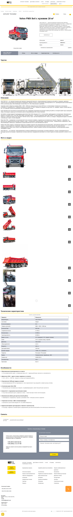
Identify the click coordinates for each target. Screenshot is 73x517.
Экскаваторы (41, 483)
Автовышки (24, 477)
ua (59, 3)
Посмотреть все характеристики (47, 47)
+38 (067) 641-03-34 (6, 488)
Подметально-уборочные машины (45, 473)
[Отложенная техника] (59, 14)
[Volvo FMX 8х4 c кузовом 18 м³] (36, 155)
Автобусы (56, 479)
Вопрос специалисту (11, 472)
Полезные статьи (61, 1)
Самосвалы (15, 11)
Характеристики (45, 53)
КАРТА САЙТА (4, 511)
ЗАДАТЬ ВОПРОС (53, 3)
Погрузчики (40, 481)
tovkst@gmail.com (6, 500)
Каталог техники (24, 1)
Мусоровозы (56, 471)
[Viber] (5, 494)
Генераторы (56, 483)
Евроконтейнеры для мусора (60, 473)
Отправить (54, 454)
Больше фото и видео (18, 48)
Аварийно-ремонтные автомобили (45, 467)
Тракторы (24, 481)
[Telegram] (8, 494)
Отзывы (47, 1)
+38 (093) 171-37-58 (14, 443)
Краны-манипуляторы (42, 475)
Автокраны (40, 477)
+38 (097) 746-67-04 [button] (45, 3)
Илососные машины (26, 471)
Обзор (23, 53)
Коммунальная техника (27, 479)
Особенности (56, 53)
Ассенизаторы (41, 471)
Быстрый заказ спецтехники (11, 468)
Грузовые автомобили (42, 479)
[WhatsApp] (2, 494)
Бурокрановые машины (27, 467)
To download (5, 419)
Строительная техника (58, 481)
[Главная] (10, 3)
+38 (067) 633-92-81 (14, 442)
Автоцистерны (57, 477)
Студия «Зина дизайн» (67, 511)
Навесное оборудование (27, 475)
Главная (2, 11)
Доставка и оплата (34, 1)
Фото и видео (34, 53)
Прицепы (24, 483)
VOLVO (20, 11)
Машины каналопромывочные (28, 473)
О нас (42, 1)
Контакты (53, 1)
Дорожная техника (58, 475)
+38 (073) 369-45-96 (6, 491)
